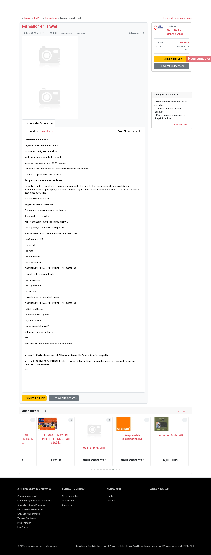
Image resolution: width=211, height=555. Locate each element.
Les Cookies (23, 527)
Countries (67, 505)
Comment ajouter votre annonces (34, 500)
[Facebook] (151, 497)
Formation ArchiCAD (154, 435)
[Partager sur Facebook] (165, 82)
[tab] (38, 123)
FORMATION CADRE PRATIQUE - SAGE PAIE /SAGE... (40, 438)
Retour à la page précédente (177, 18)
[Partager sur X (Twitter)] (169, 82)
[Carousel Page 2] (94, 469)
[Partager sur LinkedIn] (174, 82)
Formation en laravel (39, 26)
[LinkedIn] (160, 497)
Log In (110, 496)
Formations (51, 18)
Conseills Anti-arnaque (28, 514)
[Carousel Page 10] (119, 469)
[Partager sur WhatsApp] (178, 82)
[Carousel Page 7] (110, 469)
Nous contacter (70, 496)
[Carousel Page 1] (91, 469)
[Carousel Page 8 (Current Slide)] (113, 469)
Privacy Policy (24, 523)
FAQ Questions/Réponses (30, 509)
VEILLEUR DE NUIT (78, 448)
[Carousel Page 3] (98, 469)
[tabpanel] (83, 259)
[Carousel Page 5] (104, 469)
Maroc (27, 18)
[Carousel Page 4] (101, 469)
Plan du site (68, 500)
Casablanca (46, 131)
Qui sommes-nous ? (27, 496)
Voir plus (181, 410)
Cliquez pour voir (35, 397)
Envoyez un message (65, 397)
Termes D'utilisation (27, 518)
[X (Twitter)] (156, 497)
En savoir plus (180, 124)
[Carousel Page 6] (107, 469)
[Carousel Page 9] (116, 469)
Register (111, 500)
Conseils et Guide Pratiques (31, 505)
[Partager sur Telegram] (183, 82)
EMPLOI (38, 18)
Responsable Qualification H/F (116, 437)
